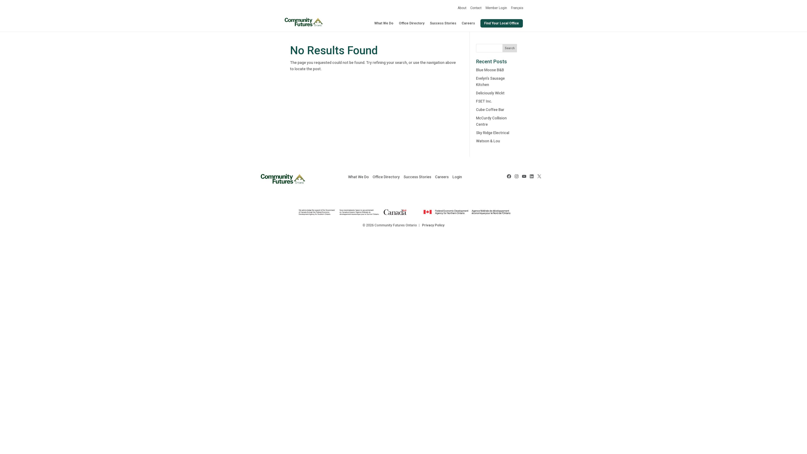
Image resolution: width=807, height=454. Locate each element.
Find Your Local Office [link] (501, 23)
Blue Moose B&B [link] (490, 70)
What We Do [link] (383, 23)
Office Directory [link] (412, 23)
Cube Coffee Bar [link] (490, 109)
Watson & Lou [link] (488, 141)
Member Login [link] (496, 8)
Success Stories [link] (443, 23)
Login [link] (457, 177)
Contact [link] (475, 8)
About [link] (462, 8)
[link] (517, 9)
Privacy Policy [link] (433, 225)
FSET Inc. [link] (484, 101)
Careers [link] (468, 23)
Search (510, 48)
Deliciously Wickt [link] (490, 93)
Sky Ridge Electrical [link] (492, 133)
